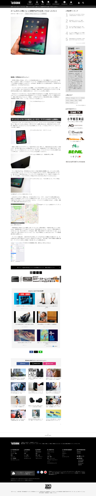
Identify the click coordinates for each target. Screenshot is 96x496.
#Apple (27, 13)
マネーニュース (39, 458)
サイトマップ (58, 471)
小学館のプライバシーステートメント (67, 472)
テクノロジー (17, 6)
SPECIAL (80, 458)
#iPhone (68, 97)
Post (36, 352)
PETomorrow (80, 463)
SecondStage (81, 459)
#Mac (76, 100)
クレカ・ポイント (39, 456)
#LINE (67, 100)
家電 (11, 455)
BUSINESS (27, 449)
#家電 (80, 100)
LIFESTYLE (51, 449)
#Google (73, 97)
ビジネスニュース (27, 458)
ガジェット (13, 456)
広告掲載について (78, 472)
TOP (12, 6)
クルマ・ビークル (50, 451)
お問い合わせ (78, 471)
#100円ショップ (73, 102)
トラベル (49, 455)
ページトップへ (48, 435)
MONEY (39, 449)
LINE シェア (40, 352)
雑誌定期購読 (57, 472)
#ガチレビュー (37, 13)
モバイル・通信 (24, 6)
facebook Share (31, 352)
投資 (36, 453)
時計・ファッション (51, 458)
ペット (48, 461)
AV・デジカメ (13, 451)
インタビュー (26, 456)
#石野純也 (44, 13)
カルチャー (64, 453)
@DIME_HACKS (37, 363)
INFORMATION (81, 449)
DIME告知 (79, 451)
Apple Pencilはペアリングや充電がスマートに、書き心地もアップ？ (36, 267)
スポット (64, 451)
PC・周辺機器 (13, 458)
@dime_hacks (50, 363)
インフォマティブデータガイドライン (68, 471)
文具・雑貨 (49, 456)
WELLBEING (80, 461)
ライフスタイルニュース (52, 463)
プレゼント (79, 453)
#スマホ (78, 97)
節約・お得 (38, 455)
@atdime (23, 363)
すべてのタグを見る (80, 105)
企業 (25, 453)
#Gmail (82, 97)
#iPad (31, 13)
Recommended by (49, 346)
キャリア (25, 451)
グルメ (48, 453)
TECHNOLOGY (15, 449)
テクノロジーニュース (15, 459)
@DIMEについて (52, 471)
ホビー (63, 455)
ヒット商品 (26, 455)
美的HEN (80, 464)
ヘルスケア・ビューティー (52, 459)
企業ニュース (81, 456)
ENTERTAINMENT (68, 449)
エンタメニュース (65, 456)
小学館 (52, 472)
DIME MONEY (38, 451)
